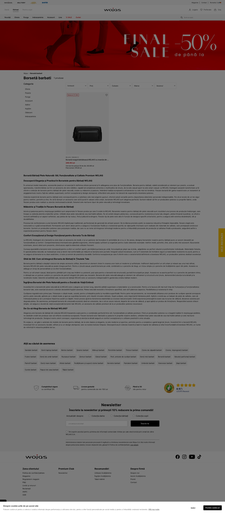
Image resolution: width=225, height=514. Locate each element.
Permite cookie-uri (212, 508)
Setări (193, 508)
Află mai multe (153, 509)
